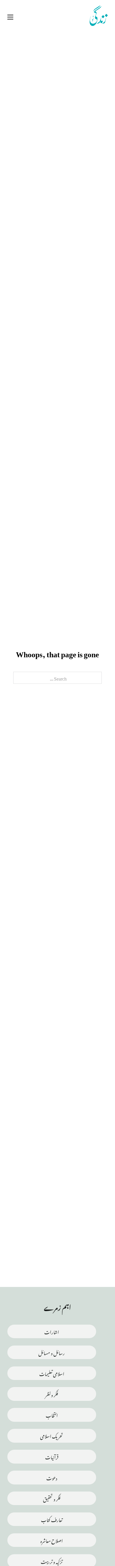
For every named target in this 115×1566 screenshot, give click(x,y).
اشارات (51, 1331)
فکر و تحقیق (51, 1498)
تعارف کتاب (52, 1519)
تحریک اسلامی (51, 1435)
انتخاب (52, 1415)
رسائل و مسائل (51, 1352)
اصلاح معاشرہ (51, 1540)
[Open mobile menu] (10, 17)
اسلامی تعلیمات (51, 1373)
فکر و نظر (51, 1394)
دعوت (51, 1477)
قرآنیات (51, 1456)
